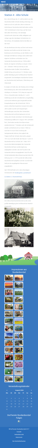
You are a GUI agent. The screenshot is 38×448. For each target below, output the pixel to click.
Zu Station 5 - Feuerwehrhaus (13, 176)
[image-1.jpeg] (18, 317)
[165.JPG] (18, 367)
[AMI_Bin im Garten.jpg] (8, 374)
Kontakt (19, 431)
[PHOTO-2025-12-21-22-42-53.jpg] (8, 360)
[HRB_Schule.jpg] (19, 246)
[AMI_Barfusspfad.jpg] (8, 302)
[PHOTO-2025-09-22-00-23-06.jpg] (8, 288)
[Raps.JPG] (18, 324)
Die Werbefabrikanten (19, 441)
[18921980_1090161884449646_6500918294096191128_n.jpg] (8, 324)
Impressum (19, 437)
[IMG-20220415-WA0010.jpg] (8, 295)
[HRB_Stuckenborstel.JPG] (8, 317)
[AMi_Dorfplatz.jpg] (18, 302)
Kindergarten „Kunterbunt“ (23, 172)
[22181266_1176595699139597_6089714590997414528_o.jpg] (18, 360)
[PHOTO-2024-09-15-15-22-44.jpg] (18, 338)
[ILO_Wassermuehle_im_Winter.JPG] (8, 381)
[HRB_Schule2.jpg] (19, 198)
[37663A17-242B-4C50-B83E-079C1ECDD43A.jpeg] (18, 288)
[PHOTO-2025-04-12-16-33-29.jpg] (8, 353)
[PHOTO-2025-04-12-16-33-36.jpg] (8, 331)
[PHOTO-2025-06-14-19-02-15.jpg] (18, 353)
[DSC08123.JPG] (18, 374)
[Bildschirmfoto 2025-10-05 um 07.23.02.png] (8, 367)
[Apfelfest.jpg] (18, 381)
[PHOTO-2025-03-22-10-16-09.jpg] (18, 345)
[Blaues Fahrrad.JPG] (18, 331)
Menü (3, 2)
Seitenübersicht (19, 434)
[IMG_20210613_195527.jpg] (8, 280)
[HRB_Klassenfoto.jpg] (19, 226)
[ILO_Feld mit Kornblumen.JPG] (18, 295)
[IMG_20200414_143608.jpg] (8, 338)
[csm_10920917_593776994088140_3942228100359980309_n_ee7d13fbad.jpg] (18, 309)
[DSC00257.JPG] (18, 280)
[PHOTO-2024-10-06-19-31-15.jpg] (8, 345)
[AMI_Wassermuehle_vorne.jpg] (8, 309)
